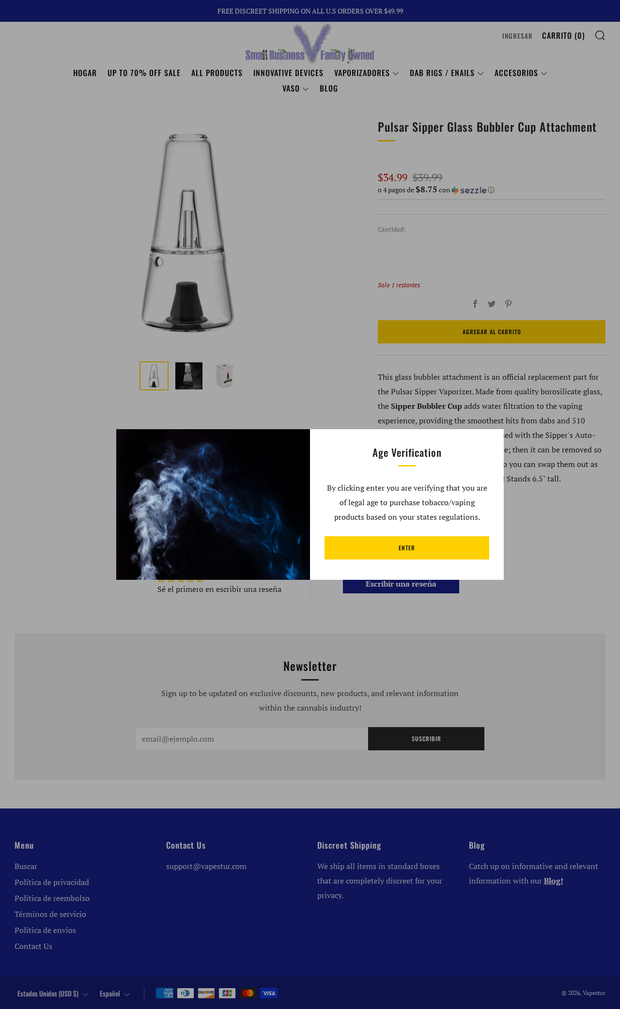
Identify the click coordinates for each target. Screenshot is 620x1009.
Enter (407, 547)
